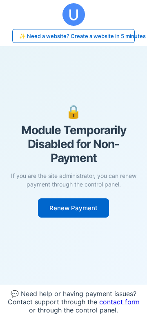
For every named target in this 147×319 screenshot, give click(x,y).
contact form (119, 302)
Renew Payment (73, 208)
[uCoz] (73, 14)
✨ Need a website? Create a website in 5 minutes (77, 36)
